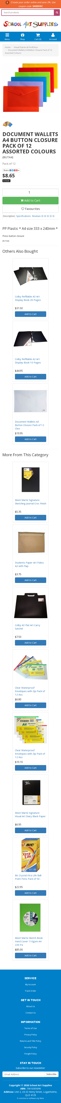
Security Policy (30, 1047)
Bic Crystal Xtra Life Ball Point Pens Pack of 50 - (28, 877)
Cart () (37, 39)
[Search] (57, 12)
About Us (30, 1006)
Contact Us (31, 1012)
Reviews (36, 216)
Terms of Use (30, 1028)
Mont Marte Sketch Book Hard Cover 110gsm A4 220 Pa (29, 941)
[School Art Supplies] (30, 22)
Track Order (30, 990)
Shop (22, 39)
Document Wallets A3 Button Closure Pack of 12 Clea (29, 425)
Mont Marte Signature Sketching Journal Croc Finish (30, 501)
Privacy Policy (30, 1034)
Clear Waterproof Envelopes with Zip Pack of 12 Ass (30, 691)
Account (53, 39)
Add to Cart (31, 200)
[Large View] (7, 124)
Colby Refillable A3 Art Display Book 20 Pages (28, 298)
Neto (42, 1098)
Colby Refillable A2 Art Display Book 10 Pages (28, 360)
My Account (30, 984)
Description (9, 216)
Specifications (23, 216)
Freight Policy (30, 1053)
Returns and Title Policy (30, 1041)
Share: (6, 170)
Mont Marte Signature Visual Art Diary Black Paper (30, 814)
